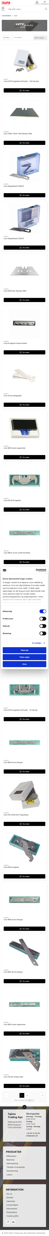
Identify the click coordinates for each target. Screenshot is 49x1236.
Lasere (9, 1175)
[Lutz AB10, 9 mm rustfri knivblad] (24, 533)
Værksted (10, 1201)
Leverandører (6, 16)
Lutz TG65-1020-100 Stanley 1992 (18, 134)
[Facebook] (8, 1222)
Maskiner (10, 1160)
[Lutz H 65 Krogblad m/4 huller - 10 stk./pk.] (24, 690)
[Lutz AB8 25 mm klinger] (24, 899)
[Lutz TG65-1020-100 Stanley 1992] (24, 113)
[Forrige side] (6, 1095)
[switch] (42, 618)
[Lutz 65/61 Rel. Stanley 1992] (24, 270)
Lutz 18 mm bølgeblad (13, 396)
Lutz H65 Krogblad (11, 867)
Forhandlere (11, 1212)
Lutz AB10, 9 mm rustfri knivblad (17, 553)
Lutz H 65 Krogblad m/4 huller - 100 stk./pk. (21, 81)
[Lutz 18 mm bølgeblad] (24, 375)
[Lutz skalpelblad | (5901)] (24, 166)
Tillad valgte (24, 657)
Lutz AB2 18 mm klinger (13, 972)
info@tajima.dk (32, 1136)
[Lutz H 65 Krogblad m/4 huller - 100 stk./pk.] (24, 61)
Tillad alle (24, 650)
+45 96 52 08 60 (33, 1133)
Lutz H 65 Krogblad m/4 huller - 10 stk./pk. (21, 710)
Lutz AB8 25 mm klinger (13, 920)
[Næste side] (42, 1095)
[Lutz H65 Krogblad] (24, 847)
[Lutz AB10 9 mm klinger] (24, 742)
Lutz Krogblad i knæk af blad (15, 343)
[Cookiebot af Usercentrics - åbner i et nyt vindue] (35, 570)
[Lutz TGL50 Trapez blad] (24, 1056)
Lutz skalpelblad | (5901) (14, 186)
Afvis (24, 664)
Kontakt (9, 1197)
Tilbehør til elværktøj (15, 1167)
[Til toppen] (24, 1107)
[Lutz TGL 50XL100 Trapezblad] (24, 794)
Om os (9, 1194)
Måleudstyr (11, 1156)
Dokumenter (11, 1208)
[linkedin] (13, 1222)
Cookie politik (12, 1216)
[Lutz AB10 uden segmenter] (24, 428)
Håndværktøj (12, 1163)
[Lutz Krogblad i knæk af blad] (24, 323)
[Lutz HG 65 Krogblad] (24, 480)
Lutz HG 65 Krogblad (12, 500)
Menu (3, 10)
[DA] (6, 3)
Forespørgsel (44, 4)
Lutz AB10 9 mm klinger (13, 762)
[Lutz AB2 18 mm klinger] (24, 952)
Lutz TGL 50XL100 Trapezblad (16, 815)
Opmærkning (12, 1171)
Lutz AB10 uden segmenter (15, 448)
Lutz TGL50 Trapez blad (13, 1077)
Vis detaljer (36, 643)
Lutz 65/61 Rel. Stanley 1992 (15, 291)
